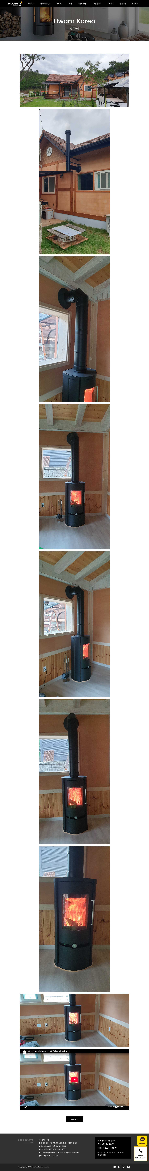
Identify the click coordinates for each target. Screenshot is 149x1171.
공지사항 (135, 3)
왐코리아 (31, 3)
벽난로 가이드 (82, 3)
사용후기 (111, 3)
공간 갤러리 (97, 3)
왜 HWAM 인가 (45, 3)
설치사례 (123, 3)
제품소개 (60, 3)
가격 (70, 3)
